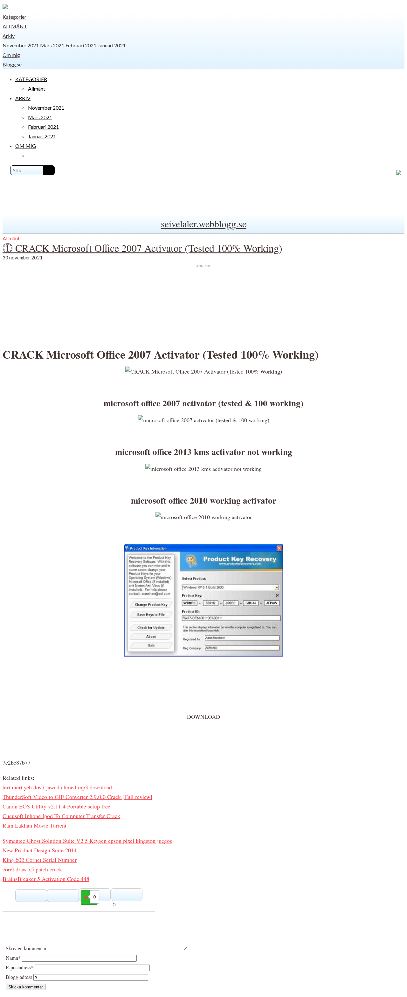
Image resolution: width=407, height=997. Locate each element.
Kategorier (14, 17)
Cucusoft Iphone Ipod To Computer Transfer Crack (61, 816)
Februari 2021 (81, 45)
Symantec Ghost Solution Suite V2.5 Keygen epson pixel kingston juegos (87, 840)
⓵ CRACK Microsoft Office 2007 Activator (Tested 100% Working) (142, 248)
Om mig (11, 55)
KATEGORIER (31, 79)
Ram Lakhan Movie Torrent (34, 825)
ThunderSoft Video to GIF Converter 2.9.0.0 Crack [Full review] (77, 797)
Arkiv (9, 36)
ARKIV (23, 98)
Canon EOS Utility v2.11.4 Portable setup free (56, 806)
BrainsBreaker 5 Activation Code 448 (46, 879)
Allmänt (15, 26)
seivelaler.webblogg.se (203, 223)
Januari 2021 (112, 45)
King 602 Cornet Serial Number (40, 859)
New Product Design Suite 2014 (40, 850)
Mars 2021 (52, 45)
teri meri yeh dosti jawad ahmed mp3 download (57, 787)
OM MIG (25, 146)
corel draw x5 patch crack (32, 869)
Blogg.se (12, 64)
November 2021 (21, 45)
